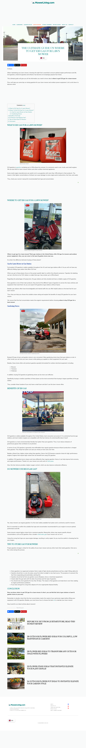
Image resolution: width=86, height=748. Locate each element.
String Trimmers (47, 24)
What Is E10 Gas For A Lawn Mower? (19, 108)
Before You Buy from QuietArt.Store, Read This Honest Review (51, 623)
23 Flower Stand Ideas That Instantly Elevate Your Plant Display (50, 667)
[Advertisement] (43, 14)
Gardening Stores (16, 114)
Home (13, 24)
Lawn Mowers (37, 24)
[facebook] (68, 704)
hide (24, 105)
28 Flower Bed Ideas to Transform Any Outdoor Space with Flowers (51, 652)
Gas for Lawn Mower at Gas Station (21, 112)
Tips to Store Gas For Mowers (17, 119)
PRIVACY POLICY (54, 708)
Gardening (20, 24)
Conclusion (12, 121)
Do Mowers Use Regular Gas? (17, 117)
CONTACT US (53, 705)
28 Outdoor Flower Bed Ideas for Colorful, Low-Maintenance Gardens (52, 638)
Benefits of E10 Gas (14, 116)
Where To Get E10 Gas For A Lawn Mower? (21, 110)
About (52, 704)
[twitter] (68, 708)
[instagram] (68, 706)
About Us (64, 24)
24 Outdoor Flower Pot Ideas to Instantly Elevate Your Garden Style (53, 682)
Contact (71, 24)
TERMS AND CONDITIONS (55, 707)
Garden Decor (28, 24)
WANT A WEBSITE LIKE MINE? (56, 710)
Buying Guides (57, 24)
